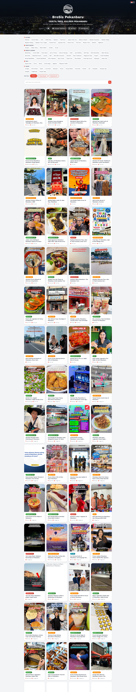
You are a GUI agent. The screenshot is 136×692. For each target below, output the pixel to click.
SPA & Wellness (52, 58)
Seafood (94, 42)
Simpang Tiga (103, 68)
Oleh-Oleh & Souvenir (59, 55)
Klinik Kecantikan (95, 52)
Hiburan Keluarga (63, 52)
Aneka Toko (104, 58)
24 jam (56, 47)
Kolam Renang (105, 52)
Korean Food (71, 42)
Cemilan (51, 47)
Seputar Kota (28, 63)
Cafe (42, 39)
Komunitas (27, 55)
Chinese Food (52, 42)
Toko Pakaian (78, 58)
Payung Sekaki (69, 68)
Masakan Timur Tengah (41, 42)
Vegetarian (100, 42)
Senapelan (95, 68)
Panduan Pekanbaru (59, 28)
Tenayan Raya (42, 71)
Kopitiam (56, 39)
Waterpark (96, 58)
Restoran (27, 39)
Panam (61, 68)
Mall (50, 55)
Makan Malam (43, 47)
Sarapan (27, 47)
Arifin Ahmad (34, 68)
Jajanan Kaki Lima (72, 39)
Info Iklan (73, 28)
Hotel (71, 52)
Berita (40, 63)
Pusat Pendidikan (104, 55)
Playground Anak (88, 55)
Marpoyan (55, 68)
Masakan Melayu (106, 39)
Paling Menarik (53, 76)
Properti (96, 55)
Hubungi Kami (84, 28)
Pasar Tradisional (77, 55)
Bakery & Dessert (83, 39)
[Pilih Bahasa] (132, 2)
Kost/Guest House (36, 55)
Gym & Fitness (53, 52)
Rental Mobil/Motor (29, 58)
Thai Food (78, 42)
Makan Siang (34, 47)
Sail (89, 68)
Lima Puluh (48, 68)
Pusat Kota (77, 68)
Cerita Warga (47, 63)
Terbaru (33, 75)
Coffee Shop (48, 39)
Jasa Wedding (78, 52)
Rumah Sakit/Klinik (41, 58)
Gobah (41, 68)
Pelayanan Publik (63, 63)
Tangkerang (34, 71)
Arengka (27, 68)
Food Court (63, 39)
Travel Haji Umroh (87, 58)
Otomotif (69, 55)
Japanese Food (61, 42)
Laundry (45, 55)
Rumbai (84, 68)
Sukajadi (27, 71)
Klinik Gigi (86, 52)
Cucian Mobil (36, 52)
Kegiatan (55, 63)
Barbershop (28, 52)
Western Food (86, 42)
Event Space (45, 52)
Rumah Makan (35, 39)
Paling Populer (42, 76)
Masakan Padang (29, 42)
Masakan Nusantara (94, 39)
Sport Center (61, 58)
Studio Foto (69, 58)
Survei (35, 63)
